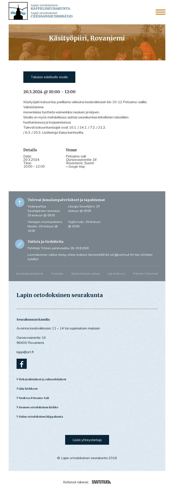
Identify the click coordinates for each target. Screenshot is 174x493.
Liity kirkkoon (116, 273)
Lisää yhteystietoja (87, 440)
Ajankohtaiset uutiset (85, 273)
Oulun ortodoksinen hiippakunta (41, 416)
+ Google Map (75, 166)
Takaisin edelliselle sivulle (49, 77)
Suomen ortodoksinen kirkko (38, 407)
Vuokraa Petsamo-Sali (34, 398)
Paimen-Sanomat (145, 273)
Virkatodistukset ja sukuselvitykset (42, 379)
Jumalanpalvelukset (29, 273)
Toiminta (57, 273)
